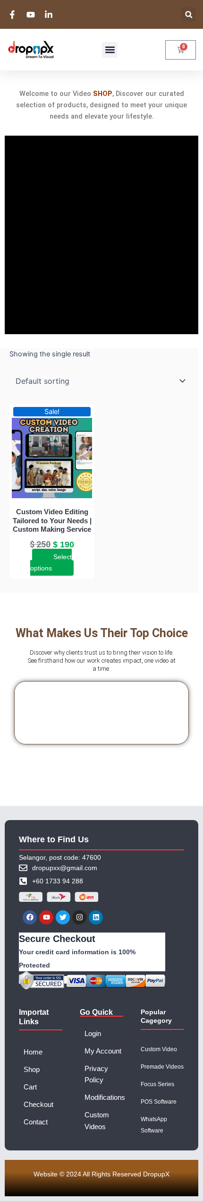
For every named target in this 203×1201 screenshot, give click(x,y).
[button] (188, 14)
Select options (51, 562)
